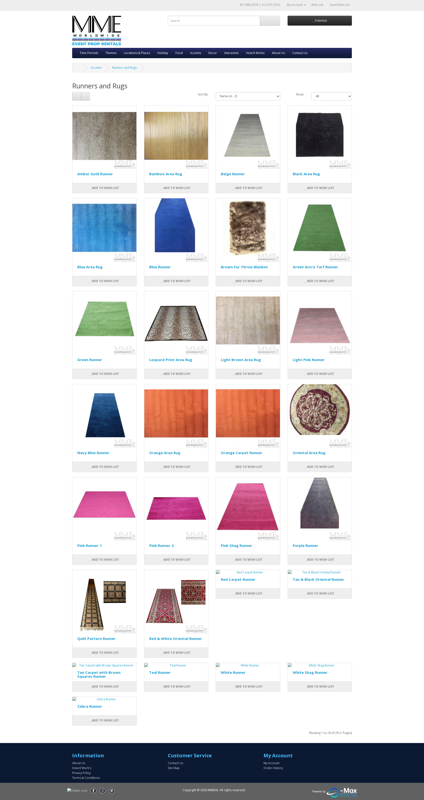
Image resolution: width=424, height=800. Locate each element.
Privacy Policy (81, 773)
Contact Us (299, 53)
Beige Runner (233, 173)
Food (179, 53)
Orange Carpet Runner (241, 452)
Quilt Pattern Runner (96, 638)
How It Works (255, 53)
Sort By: (203, 94)
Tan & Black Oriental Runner (318, 579)
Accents (195, 53)
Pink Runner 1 (89, 545)
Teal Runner (160, 672)
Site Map (174, 768)
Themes (111, 53)
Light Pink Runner (309, 359)
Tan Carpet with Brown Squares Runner (98, 674)
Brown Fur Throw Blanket (244, 266)
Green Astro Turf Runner (315, 266)
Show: (300, 94)
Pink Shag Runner (236, 545)
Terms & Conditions (86, 778)
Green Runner (89, 359)
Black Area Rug (306, 173)
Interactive (231, 53)
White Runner (233, 672)
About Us (278, 53)
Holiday (162, 53)
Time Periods (89, 53)
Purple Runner (305, 545)
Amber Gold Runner (95, 173)
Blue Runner (160, 266)
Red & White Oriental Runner (175, 638)
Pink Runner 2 (161, 545)
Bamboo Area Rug (165, 173)
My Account (271, 763)
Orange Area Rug (164, 452)
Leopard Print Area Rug (170, 359)
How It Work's (81, 768)
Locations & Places (137, 53)
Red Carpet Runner (238, 579)
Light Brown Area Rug (241, 359)
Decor (212, 53)
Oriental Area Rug (309, 452)
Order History (273, 768)
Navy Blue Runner (93, 452)
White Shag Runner (310, 672)
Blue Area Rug (90, 266)
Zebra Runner (89, 706)
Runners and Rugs (124, 68)
